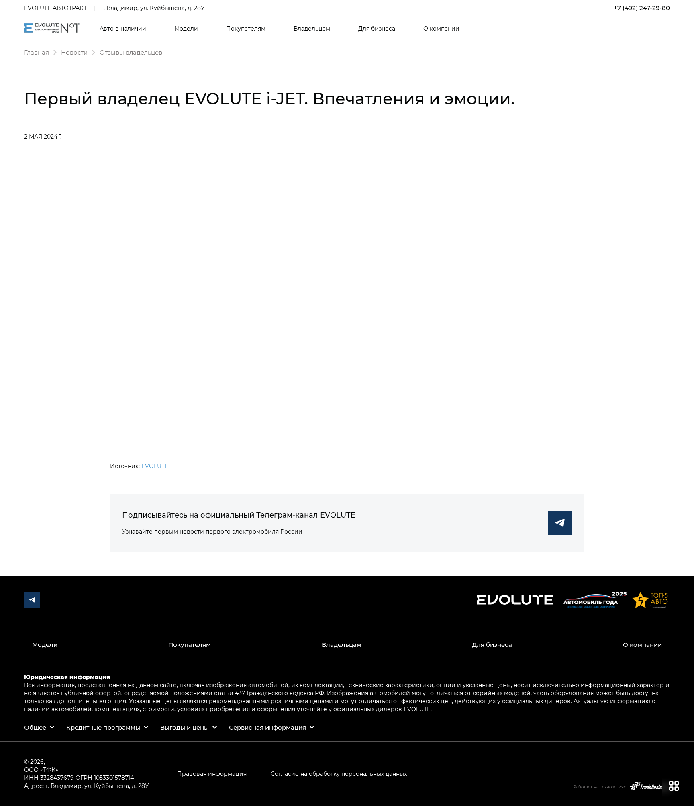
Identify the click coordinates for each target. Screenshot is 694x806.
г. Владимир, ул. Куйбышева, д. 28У (153, 8)
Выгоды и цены (184, 727)
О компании (441, 28)
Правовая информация (212, 773)
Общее (35, 727)
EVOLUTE (154, 466)
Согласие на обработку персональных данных (339, 773)
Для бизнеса (376, 28)
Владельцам (312, 28)
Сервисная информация (267, 727)
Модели (186, 28)
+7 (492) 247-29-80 (642, 8)
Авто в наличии (123, 28)
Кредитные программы (103, 727)
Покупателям (245, 28)
